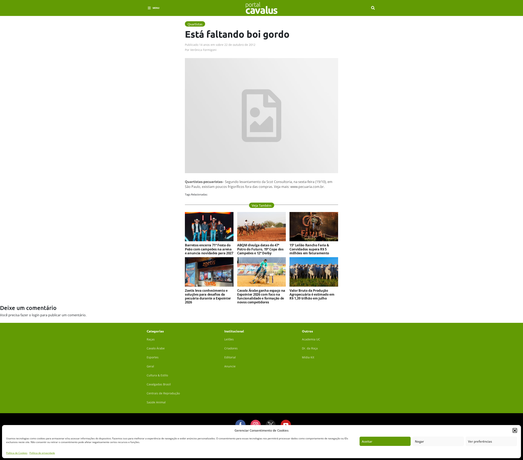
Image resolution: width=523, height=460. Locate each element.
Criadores (231, 348)
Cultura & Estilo (157, 375)
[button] (515, 430)
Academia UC (311, 339)
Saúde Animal (156, 402)
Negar (419, 441)
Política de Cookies (16, 452)
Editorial (230, 357)
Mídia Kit (308, 357)
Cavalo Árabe (156, 348)
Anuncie (230, 366)
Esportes (153, 357)
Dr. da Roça (310, 348)
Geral (150, 366)
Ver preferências (480, 441)
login (35, 315)
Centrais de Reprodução (163, 393)
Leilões (229, 339)
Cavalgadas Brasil (159, 384)
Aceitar (367, 441)
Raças (151, 339)
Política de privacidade (42, 452)
